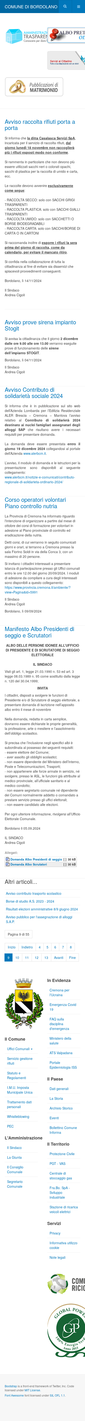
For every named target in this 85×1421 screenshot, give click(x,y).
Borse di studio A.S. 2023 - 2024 (30, 901)
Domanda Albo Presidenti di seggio (36, 859)
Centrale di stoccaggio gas (61, 1175)
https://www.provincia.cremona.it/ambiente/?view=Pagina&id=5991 (38, 589)
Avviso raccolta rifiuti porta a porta (40, 124)
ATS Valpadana (61, 1052)
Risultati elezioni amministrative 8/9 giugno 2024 (42, 909)
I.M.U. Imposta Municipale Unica (20, 1090)
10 (17, 957)
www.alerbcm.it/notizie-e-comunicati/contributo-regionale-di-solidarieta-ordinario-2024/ (40, 479)
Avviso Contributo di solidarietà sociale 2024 (34, 392)
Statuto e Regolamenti (16, 1075)
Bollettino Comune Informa (63, 1130)
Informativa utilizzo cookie (63, 1245)
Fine (72, 957)
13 (46, 957)
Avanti (58, 957)
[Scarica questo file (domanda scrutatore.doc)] (8, 864)
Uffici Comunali (18, 1048)
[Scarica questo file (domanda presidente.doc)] (8, 859)
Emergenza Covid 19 (63, 1007)
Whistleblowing (18, 1116)
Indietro (27, 947)
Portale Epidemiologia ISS (63, 1065)
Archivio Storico (61, 1108)
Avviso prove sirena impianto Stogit (40, 325)
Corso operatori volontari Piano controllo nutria (35, 502)
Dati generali (59, 1088)
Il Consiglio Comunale (15, 1169)
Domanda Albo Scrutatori (28, 864)
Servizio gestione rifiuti (20, 1061)
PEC (10, 1126)
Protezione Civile (62, 1153)
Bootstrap (11, 1386)
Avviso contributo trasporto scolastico (33, 893)
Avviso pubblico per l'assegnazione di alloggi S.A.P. (39, 919)
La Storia (56, 1098)
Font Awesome (14, 1395)
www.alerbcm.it (34, 453)
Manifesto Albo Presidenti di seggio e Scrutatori (39, 631)
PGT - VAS (57, 1163)
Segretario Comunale (15, 1184)
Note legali (57, 1257)
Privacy (55, 1233)
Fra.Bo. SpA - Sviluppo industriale (60, 1192)
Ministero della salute (60, 1040)
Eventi (54, 1117)
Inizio (12, 947)
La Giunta (14, 1157)
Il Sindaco (14, 1147)
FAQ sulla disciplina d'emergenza (59, 1024)
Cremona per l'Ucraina (59, 992)
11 (27, 957)
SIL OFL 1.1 (57, 1395)
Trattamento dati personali (19, 1104)
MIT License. (33, 1390)
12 (36, 957)
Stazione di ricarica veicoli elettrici (64, 1209)
